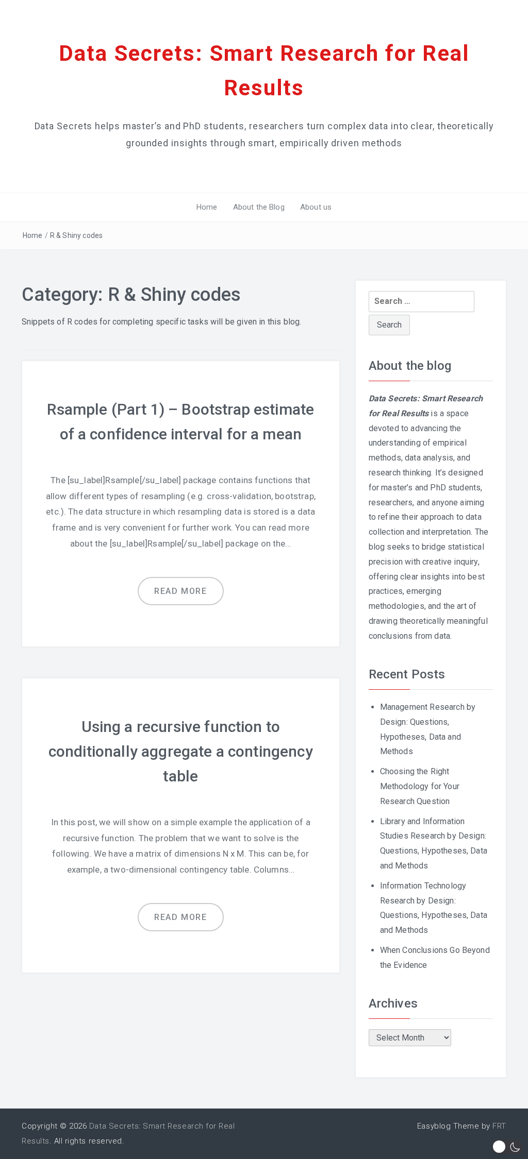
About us (316, 207)
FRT (499, 1126)
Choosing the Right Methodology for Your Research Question (419, 786)
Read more (180, 591)
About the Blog (259, 207)
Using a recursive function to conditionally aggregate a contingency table (180, 751)
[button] (507, 1147)
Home (207, 207)
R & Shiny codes (76, 235)
